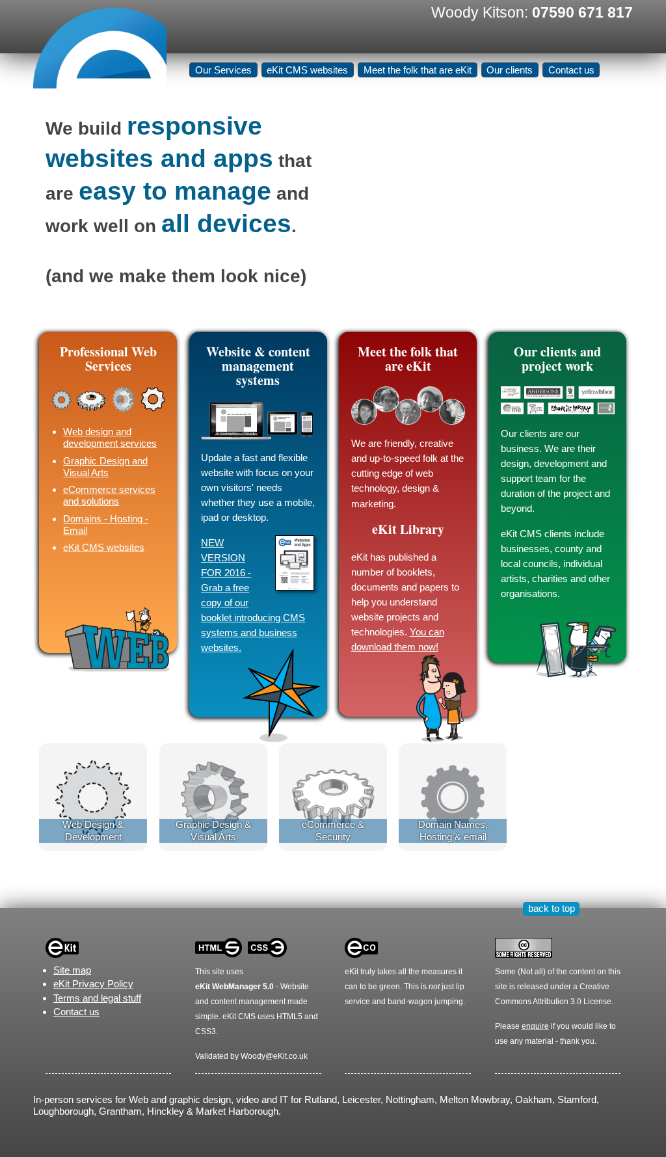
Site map (72, 970)
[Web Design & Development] (93, 796)
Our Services (223, 69)
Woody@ (257, 1056)
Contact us (571, 69)
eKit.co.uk (290, 1056)
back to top (551, 908)
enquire (535, 1026)
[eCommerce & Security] (333, 796)
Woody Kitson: (532, 12)
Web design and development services (110, 437)
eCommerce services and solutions (109, 495)
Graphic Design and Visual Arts (105, 466)
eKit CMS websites (307, 69)
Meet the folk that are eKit (418, 69)
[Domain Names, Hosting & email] (453, 796)
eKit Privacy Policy (93, 983)
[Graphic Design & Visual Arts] (213, 796)
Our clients (509, 69)
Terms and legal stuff (97, 998)
